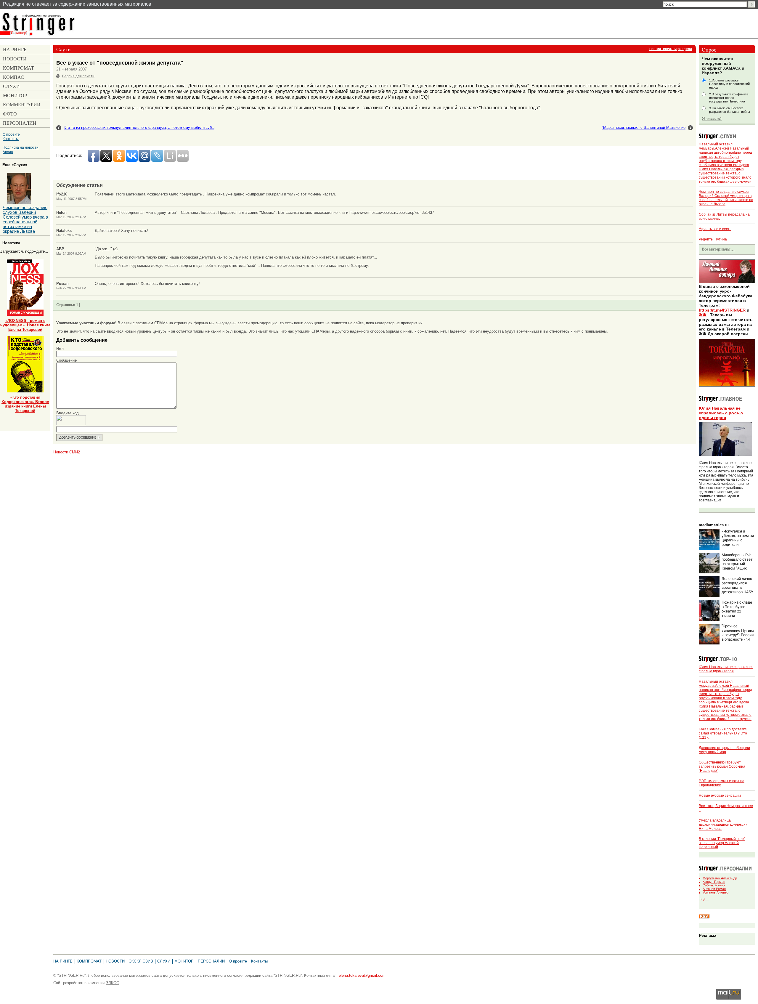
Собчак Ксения (714, 885)
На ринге (63, 961)
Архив (8, 152)
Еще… (704, 899)
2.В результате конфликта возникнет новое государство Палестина (728, 97)
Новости (115, 961)
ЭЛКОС (112, 983)
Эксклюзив (141, 961)
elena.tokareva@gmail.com (362, 975)
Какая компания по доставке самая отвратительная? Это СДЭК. (723, 733)
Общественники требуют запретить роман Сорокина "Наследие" (722, 766)
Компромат (89, 961)
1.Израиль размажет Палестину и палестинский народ (729, 83)
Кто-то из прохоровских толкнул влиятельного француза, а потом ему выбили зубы (139, 127)
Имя (60, 348)
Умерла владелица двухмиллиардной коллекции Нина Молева (723, 824)
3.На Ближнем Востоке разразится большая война (729, 109)
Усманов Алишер (715, 892)
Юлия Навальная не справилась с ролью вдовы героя (721, 413)
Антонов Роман (714, 889)
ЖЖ (702, 314)
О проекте (11, 134)
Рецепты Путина (713, 239)
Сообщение (66, 360)
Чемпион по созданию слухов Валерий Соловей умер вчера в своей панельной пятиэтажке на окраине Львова (726, 198)
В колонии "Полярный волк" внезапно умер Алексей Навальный (722, 843)
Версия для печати (78, 76)
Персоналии (211, 961)
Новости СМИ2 (66, 452)
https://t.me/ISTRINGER (722, 310)
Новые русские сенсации (720, 795)
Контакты (11, 139)
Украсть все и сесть (715, 229)
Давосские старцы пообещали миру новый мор (724, 750)
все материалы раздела (670, 49)
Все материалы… (718, 249)
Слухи (163, 961)
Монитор (184, 961)
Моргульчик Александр (720, 878)
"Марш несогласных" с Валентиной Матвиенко (643, 127)
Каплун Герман (714, 881)
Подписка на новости (20, 147)
